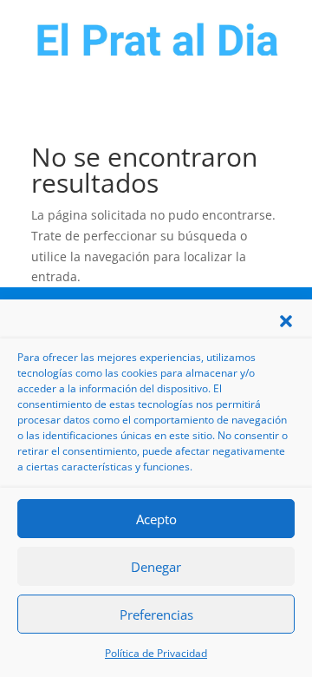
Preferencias (156, 614)
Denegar (156, 566)
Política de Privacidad (156, 653)
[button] (286, 321)
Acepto (156, 519)
